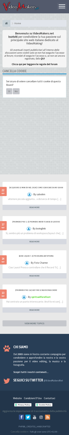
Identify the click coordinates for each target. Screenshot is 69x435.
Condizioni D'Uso (33, 398)
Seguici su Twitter (38, 380)
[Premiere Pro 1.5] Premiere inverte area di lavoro (36, 222)
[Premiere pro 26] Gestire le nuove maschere (36, 290)
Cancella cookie (19, 431)
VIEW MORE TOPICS (34, 323)
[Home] (6, 23)
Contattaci (49, 398)
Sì (9, 91)
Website (17, 398)
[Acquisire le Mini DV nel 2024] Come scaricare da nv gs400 (36, 187)
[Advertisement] (34, 137)
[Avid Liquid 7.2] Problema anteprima (36, 256)
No (16, 91)
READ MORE (34, 207)
